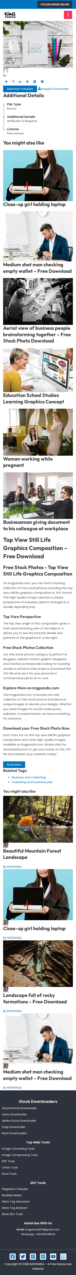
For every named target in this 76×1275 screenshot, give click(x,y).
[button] (54, 4)
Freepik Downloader (55, 89)
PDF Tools (8, 1161)
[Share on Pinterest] (27, 82)
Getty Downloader (14, 1114)
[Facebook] (13, 1256)
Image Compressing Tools (20, 1155)
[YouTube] (53, 1256)
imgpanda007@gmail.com (42, 1229)
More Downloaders (14, 1133)
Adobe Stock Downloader (19, 1121)
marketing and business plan (32, 782)
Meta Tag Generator (16, 1202)
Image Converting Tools (18, 1149)
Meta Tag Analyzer (14, 1208)
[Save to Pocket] (42, 82)
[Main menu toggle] (68, 15)
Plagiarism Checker (15, 1189)
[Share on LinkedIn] (20, 82)
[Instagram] (33, 1256)
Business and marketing (29, 777)
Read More (14, 764)
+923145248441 (45, 1234)
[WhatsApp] (63, 1256)
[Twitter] (23, 1256)
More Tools (9, 1174)
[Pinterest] (43, 1256)
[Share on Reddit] (34, 82)
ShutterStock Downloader (19, 1108)
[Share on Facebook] (13, 82)
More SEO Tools (12, 1214)
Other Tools (10, 1167)
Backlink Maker (12, 1195)
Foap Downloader (14, 1127)
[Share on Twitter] (6, 82)
